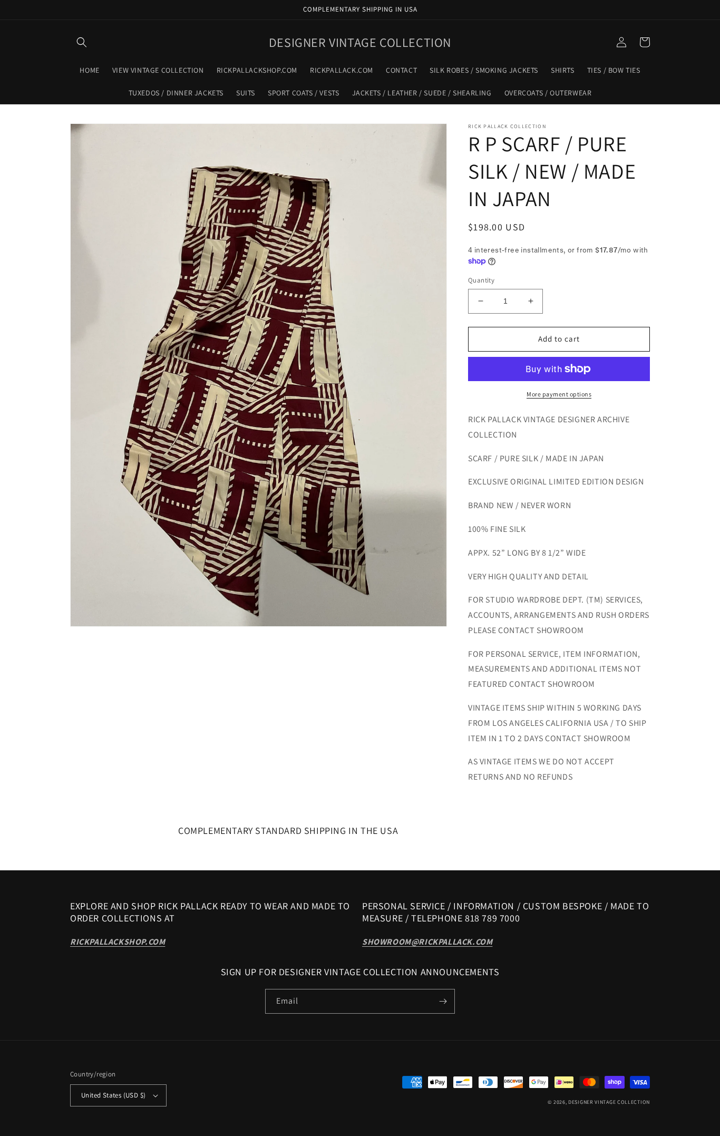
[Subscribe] (442, 1001)
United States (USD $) (113, 1095)
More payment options (559, 394)
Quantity (481, 280)
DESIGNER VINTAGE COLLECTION (609, 1102)
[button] (81, 42)
